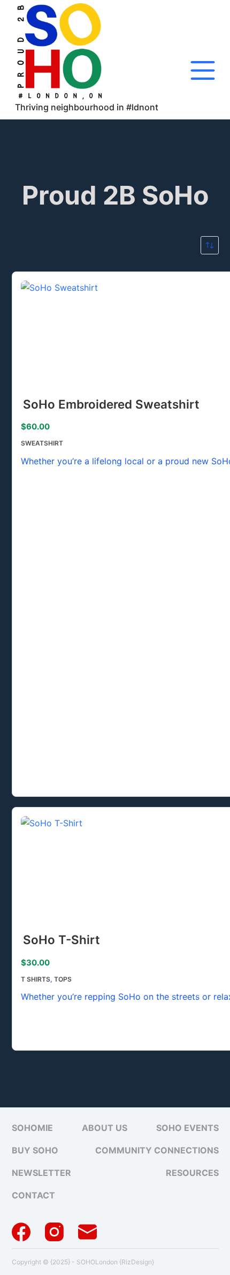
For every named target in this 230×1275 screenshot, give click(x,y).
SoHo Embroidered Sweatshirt (111, 404)
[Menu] (203, 70)
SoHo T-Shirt (61, 939)
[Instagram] (54, 1232)
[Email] (87, 1232)
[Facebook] (21, 1232)
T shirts (35, 979)
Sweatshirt (42, 443)
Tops (63, 979)
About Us (104, 1127)
